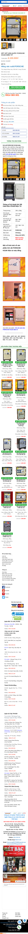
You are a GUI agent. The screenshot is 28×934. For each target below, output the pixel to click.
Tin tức (4, 916)
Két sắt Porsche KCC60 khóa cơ (21, 480)
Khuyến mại (5, 918)
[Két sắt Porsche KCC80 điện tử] (7, 471)
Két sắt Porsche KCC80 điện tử (7, 480)
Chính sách (18, 916)
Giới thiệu (17, 913)
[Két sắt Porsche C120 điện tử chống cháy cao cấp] (7, 355)
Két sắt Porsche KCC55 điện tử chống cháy (21, 365)
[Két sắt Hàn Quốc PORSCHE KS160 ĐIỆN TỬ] (4, 46)
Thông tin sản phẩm (8, 102)
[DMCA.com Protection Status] (16, 618)
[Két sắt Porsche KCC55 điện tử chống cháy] (21, 355)
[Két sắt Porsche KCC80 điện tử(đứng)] (21, 414)
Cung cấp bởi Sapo (14, 930)
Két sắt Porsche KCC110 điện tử (21, 394)
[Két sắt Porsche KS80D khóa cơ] (7, 526)
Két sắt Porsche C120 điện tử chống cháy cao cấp (7, 365)
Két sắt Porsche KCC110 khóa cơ (7, 454)
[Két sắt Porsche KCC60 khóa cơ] (21, 471)
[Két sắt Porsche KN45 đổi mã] (7, 497)
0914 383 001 (16, 837)
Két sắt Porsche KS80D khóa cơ (7, 536)
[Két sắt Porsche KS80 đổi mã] (21, 497)
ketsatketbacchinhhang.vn (8, 922)
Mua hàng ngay (17, 87)
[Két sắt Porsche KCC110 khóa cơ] (7, 444)
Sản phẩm (17, 914)
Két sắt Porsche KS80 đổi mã (21, 507)
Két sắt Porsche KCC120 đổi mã (21, 454)
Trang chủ (4, 913)
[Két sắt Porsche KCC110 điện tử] (21, 385)
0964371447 (18, 839)
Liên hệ (4, 914)
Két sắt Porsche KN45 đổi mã (7, 507)
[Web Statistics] (3, 933)
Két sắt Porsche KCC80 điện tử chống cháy (7, 395)
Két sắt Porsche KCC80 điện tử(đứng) (21, 424)
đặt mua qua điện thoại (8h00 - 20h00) (15, 94)
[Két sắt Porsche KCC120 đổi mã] (21, 444)
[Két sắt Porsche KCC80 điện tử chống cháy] (7, 385)
